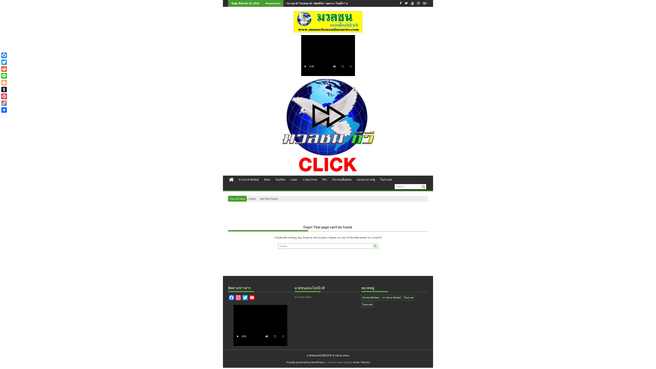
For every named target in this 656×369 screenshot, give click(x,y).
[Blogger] (4, 82)
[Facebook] (4, 55)
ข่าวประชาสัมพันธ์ (249, 179)
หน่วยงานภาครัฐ (366, 179)
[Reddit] (4, 69)
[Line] (4, 75)
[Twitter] (4, 62)
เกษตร (294, 179)
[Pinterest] (4, 96)
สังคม (267, 179)
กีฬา (324, 179)
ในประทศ (408, 297)
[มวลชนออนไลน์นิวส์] (231, 179)
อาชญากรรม (310, 179)
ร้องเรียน (280, 179)
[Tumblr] (4, 89)
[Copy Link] (4, 103)
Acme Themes (361, 362)
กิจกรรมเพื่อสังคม (342, 179)
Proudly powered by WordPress (305, 362)
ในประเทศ (386, 179)
